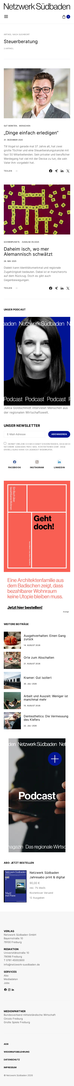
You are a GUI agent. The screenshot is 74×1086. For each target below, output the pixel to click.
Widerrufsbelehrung (17, 1051)
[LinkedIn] (13, 990)
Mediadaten (11, 979)
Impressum (10, 1067)
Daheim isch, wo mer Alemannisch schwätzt (28, 251)
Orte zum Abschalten (39, 657)
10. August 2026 (32, 705)
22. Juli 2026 (30, 726)
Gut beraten (10, 126)
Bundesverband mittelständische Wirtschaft (30, 1014)
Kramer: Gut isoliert (38, 678)
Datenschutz (12, 1059)
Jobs (6, 982)
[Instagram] (9, 990)
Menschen (24, 126)
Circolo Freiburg (13, 1018)
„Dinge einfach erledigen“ (31, 133)
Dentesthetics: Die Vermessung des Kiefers (46, 717)
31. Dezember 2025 (13, 140)
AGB (6, 1044)
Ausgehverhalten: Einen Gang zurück (45, 637)
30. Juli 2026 (30, 684)
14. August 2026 (32, 645)
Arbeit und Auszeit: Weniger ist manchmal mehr (46, 697)
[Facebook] (5, 990)
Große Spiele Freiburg (17, 1022)
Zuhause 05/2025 (30, 242)
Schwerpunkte (12, 242)
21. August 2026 (32, 663)
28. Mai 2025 (10, 261)
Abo (6, 975)
